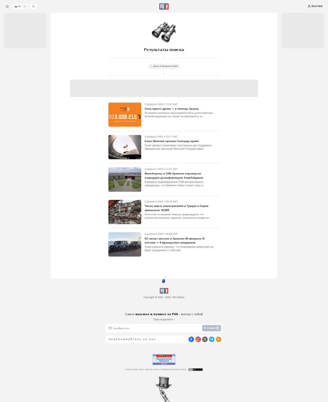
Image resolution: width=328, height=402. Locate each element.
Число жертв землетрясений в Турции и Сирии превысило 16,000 (176, 208)
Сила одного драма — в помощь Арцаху (172, 108)
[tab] (206, 111)
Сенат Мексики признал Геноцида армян (172, 141)
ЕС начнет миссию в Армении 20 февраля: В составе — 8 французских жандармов (174, 240)
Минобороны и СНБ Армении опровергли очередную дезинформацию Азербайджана (174, 175)
